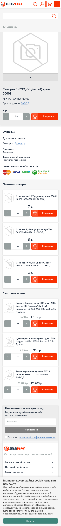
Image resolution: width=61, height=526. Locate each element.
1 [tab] (30, 77)
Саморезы (12, 27)
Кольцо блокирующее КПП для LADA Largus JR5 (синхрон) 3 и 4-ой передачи (36, 306)
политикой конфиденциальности (37, 437)
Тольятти (20, 143)
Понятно (30, 521)
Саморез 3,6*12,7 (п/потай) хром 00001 (36, 196)
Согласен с (31, 437)
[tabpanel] (30, 52)
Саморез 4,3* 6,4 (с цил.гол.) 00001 (34, 229)
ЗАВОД (25, 103)
